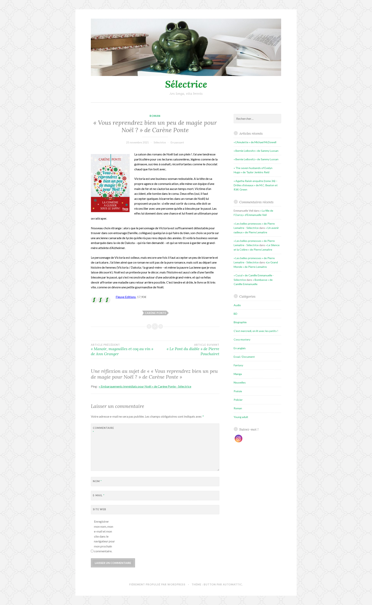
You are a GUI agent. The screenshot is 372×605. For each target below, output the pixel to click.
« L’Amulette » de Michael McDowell (255, 142)
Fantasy (238, 365)
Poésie (238, 391)
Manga (238, 374)
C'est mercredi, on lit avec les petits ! (256, 331)
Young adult (241, 417)
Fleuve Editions (126, 297)
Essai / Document (244, 356)
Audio (237, 305)
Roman (155, 115)
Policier (238, 399)
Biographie (240, 322)
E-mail (98, 495)
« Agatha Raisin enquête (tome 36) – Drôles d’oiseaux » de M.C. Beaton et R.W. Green (256, 185)
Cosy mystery (242, 339)
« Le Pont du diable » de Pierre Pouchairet (193, 349)
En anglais (240, 348)
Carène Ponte (155, 313)
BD (235, 313)
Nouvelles (240, 382)
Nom (97, 481)
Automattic (232, 584)
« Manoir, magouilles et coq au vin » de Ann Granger (122, 349)
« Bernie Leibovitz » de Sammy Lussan (256, 150)
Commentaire (102, 429)
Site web (99, 509)
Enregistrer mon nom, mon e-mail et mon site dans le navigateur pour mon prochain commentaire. (104, 536)
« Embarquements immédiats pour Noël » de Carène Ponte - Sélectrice (145, 386)
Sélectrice (186, 84)
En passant (177, 142)
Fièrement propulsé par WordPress (157, 584)
